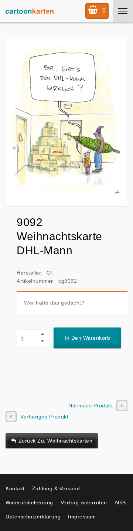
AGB (120, 502)
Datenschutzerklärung (33, 517)
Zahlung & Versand (56, 488)
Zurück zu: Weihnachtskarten (55, 441)
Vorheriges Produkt (44, 417)
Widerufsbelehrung (29, 502)
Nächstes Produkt (90, 406)
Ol (49, 273)
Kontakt (15, 488)
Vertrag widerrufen (84, 502)
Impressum (82, 517)
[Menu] (123, 11)
